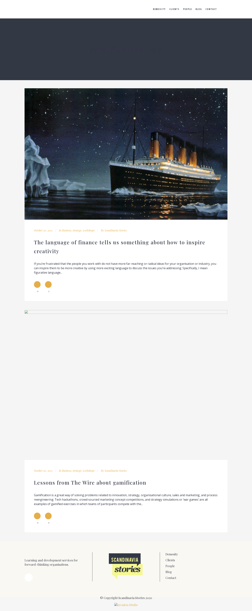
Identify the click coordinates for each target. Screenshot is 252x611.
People (170, 566)
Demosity (171, 554)
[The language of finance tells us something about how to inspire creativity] (126, 154)
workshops (88, 230)
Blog (168, 572)
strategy (77, 230)
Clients (170, 560)
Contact (170, 578)
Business (66, 230)
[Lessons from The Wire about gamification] (126, 385)
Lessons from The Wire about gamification (90, 482)
